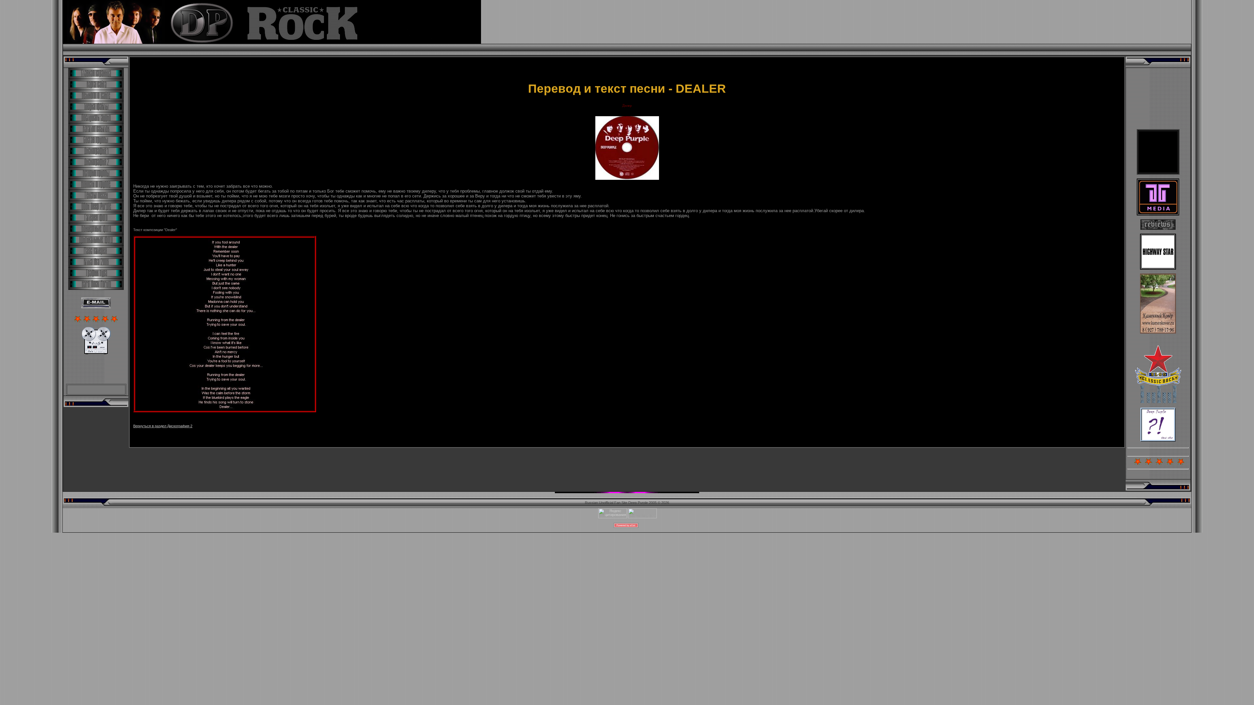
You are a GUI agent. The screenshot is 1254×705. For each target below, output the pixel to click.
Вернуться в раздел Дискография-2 (162, 426)
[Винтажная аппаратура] (96, 353)
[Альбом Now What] (1158, 440)
